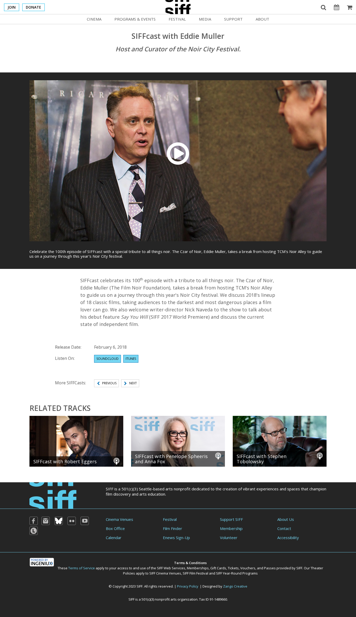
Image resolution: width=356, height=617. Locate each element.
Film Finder (172, 528)
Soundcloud (107, 358)
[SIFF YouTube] (85, 521)
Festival (177, 19)
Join (12, 7)
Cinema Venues (119, 519)
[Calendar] (336, 7)
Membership (231, 528)
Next (133, 383)
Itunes (131, 358)
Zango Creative (235, 586)
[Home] (52, 494)
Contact (284, 528)
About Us (285, 519)
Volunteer (228, 537)
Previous (109, 383)
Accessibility (288, 537)
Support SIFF (231, 519)
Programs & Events (135, 19)
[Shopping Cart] (349, 7)
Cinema (94, 19)
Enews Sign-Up (176, 537)
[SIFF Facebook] (33, 521)
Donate (33, 7)
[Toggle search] (323, 7)
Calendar (113, 537)
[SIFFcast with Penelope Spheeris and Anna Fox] (178, 440)
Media (205, 19)
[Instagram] (45, 521)
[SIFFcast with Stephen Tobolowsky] (280, 440)
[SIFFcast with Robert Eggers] (76, 440)
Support (233, 19)
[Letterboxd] (33, 531)
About (262, 19)
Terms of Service (81, 568)
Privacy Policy (187, 586)
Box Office (115, 528)
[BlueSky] (58, 521)
